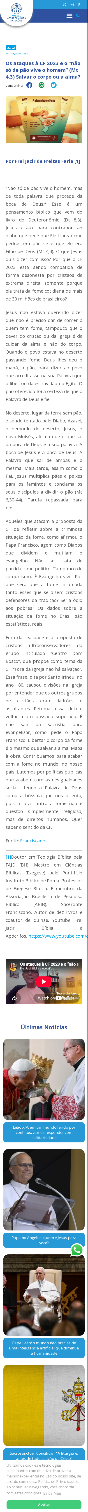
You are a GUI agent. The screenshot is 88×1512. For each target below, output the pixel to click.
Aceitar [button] (44, 1504)
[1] (8, 857)
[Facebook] (79, 4)
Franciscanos (34, 841)
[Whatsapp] (64, 4)
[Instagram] (72, 4)
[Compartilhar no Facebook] (31, 88)
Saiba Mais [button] (52, 1493)
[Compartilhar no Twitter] (56, 88)
